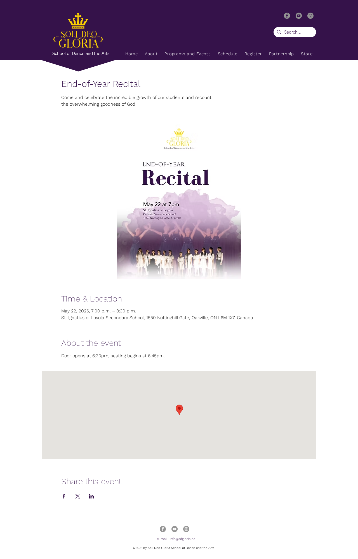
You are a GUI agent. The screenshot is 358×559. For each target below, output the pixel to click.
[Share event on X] (77, 496)
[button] (187, 53)
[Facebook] (287, 16)
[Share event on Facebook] (64, 496)
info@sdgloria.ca (182, 539)
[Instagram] (310, 16)
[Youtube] (299, 16)
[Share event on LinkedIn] (91, 496)
